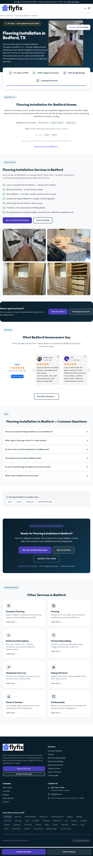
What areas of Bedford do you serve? (21, 475)
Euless (19, 502)
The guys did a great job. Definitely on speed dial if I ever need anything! (46, 370)
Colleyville (29, 502)
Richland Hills (16, 829)
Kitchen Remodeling (55, 761)
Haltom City (43, 817)
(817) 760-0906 (73, 2)
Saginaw (70, 817)
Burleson (7, 825)
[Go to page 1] (57, 388)
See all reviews (17, 376)
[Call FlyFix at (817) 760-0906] (85, 8)
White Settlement (30, 817)
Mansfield (84, 821)
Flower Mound (38, 829)
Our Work (6, 791)
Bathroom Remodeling (56, 758)
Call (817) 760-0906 (46, 558)
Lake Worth (7, 821)
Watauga (79, 817)
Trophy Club (28, 825)
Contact (6, 802)
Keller (27, 821)
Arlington (74, 821)
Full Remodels (53, 776)
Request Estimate (24, 852)
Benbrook (18, 817)
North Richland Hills (45, 502)
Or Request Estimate (81, 312)
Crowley (55, 825)
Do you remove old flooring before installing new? (27, 449)
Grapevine (16, 825)
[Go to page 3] (65, 388)
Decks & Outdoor (54, 772)
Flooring (51, 754)
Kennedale (64, 825)
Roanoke (38, 825)
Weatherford (57, 821)
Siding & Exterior (54, 768)
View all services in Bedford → (46, 146)
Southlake (36, 821)
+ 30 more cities (65, 829)
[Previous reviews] (34, 370)
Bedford (10, 16)
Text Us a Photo (43, 220)
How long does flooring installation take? (23, 458)
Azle (66, 821)
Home (2, 16)
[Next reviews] (88, 370)
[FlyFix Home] (12, 8)
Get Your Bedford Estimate (17, 220)
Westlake (27, 829)
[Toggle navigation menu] (89, 8)
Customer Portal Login (24, 774)
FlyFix (17, 365)
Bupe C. (46, 357)
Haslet (47, 825)
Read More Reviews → (46, 396)
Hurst (10, 502)
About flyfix (7, 788)
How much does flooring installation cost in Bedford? (29, 431)
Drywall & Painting (54, 751)
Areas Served (8, 798)
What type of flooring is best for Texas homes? (26, 440)
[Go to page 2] (61, 388)
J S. (72, 357)
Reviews (6, 795)
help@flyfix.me (56, 794)
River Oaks (18, 821)
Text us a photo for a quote (60, 790)
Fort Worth (7, 817)
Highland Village (51, 829)
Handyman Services (55, 765)
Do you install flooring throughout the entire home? (28, 467)
